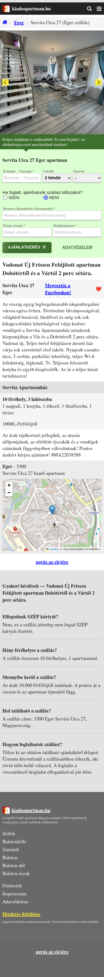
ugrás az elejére (52, 561)
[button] (52, 510)
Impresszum (14, 893)
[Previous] (5, 82)
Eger (19, 22)
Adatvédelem (77, 247)
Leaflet (53, 549)
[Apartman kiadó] (6, 8)
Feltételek (12, 885)
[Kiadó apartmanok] (3, 22)
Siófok (8, 833)
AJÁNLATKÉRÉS (24, 247)
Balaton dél (13, 865)
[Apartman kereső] (92, 8)
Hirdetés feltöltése (21, 914)
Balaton (10, 857)
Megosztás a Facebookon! (58, 289)
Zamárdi (10, 849)
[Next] (98, 82)
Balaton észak (16, 873)
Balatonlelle (14, 841)
